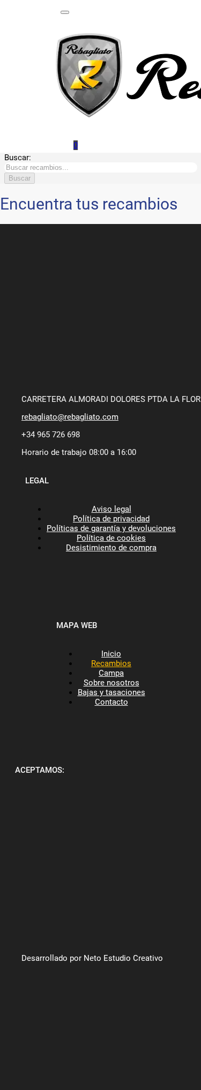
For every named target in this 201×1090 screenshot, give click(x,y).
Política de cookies (111, 538)
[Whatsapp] (62, 142)
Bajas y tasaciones (111, 692)
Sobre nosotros (111, 683)
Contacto (111, 702)
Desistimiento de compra (111, 548)
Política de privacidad (111, 519)
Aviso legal (111, 509)
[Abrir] (65, 12)
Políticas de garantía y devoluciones (111, 528)
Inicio (111, 654)
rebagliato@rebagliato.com (69, 417)
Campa (111, 673)
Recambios (111, 663)
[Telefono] (79, 9)
